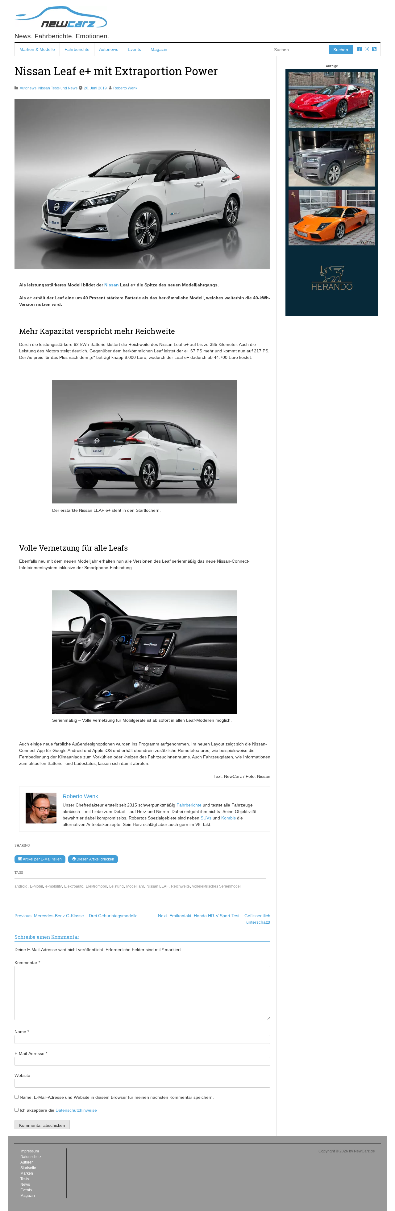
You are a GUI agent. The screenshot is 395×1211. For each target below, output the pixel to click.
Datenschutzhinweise (76, 1110)
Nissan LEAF (157, 886)
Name (22, 1031)
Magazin (159, 49)
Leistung (116, 886)
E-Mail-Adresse (31, 1053)
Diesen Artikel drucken (95, 859)
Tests (24, 1179)
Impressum (29, 1151)
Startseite (28, 1168)
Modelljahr (135, 886)
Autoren (27, 1162)
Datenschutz (30, 1157)
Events (134, 49)
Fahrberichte (76, 49)
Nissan (111, 284)
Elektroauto (73, 886)
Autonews (108, 49)
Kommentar (27, 962)
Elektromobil (96, 886)
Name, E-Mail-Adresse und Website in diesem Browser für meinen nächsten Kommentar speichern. (117, 1097)
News (25, 1184)
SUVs (206, 817)
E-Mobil (36, 886)
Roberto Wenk (125, 88)
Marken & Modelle (37, 49)
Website (22, 1075)
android (21, 886)
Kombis (228, 817)
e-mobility (53, 886)
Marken (26, 1173)
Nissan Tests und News (57, 88)
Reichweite (180, 886)
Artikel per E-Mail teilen (42, 859)
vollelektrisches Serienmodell (217, 886)
